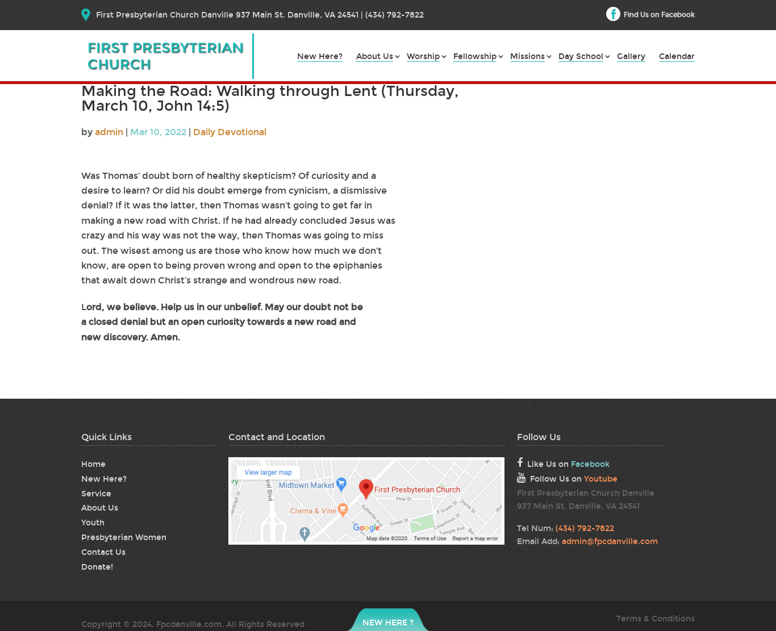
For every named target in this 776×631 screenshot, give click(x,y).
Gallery (631, 57)
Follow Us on (574, 479)
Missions (527, 57)
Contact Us (103, 552)
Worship (423, 57)
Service (96, 494)
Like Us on (568, 464)
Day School (580, 57)
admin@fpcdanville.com (610, 541)
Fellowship (475, 57)
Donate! (97, 567)
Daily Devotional (229, 132)
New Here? (320, 57)
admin (109, 132)
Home (93, 464)
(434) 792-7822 (585, 528)
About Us (374, 57)
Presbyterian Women (123, 537)
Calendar (677, 57)
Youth (93, 523)
